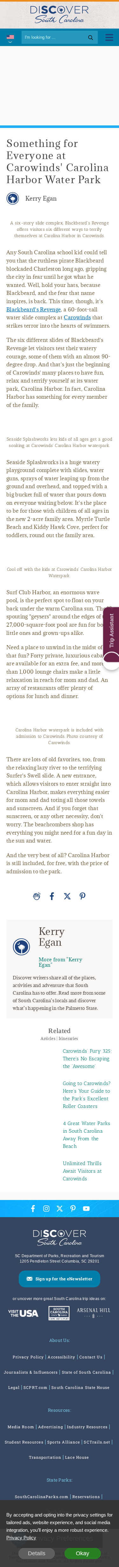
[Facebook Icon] (33, 1208)
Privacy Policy (28, 1356)
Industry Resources (87, 1426)
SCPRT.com (35, 1387)
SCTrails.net (97, 1441)
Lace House (77, 1457)
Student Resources (24, 1441)
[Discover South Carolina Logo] (59, 14)
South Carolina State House (80, 1387)
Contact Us (90, 1356)
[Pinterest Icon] (73, 1208)
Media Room (21, 1426)
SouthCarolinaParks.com (42, 1496)
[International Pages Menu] (10, 37)
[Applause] (36, 896)
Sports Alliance (63, 1441)
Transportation (45, 1457)
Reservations (86, 1496)
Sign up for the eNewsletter (64, 1279)
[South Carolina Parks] (57, 1314)
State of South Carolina (86, 1372)
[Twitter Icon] (59, 1208)
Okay (82, 1553)
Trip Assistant (111, 631)
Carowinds (77, 317)
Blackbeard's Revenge (33, 309)
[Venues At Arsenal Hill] (93, 1313)
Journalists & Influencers (31, 1372)
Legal (14, 1387)
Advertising (50, 1426)
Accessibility (61, 1356)
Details (36, 1553)
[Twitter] (67, 896)
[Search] (90, 37)
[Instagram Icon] (46, 1208)
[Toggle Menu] (109, 37)
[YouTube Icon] (86, 1208)
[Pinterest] (82, 896)
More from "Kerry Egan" (60, 962)
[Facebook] (52, 896)
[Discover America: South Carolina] (23, 1314)
